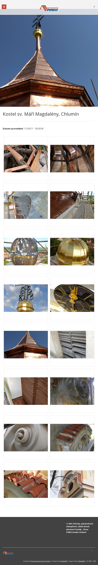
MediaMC (82, 561)
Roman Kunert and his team (40, 561)
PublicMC (64, 561)
